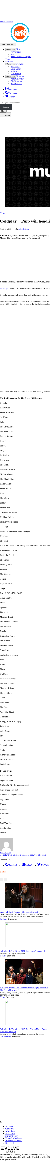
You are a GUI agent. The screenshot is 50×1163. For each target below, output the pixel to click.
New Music (16, 52)
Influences (15, 71)
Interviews (15, 66)
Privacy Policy (11, 1136)
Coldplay (4, 855)
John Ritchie (24, 229)
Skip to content (6, 21)
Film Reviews (16, 83)
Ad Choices (10, 1133)
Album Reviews (17, 79)
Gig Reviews (16, 81)
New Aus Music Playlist (21, 56)
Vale (12, 54)
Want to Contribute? (13, 1140)
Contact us (9, 1129)
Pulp (10, 855)
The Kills (42, 855)
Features (19, 64)
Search (6, 107)
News (18, 49)
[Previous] (1, 879)
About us (9, 1126)
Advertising (10, 1131)
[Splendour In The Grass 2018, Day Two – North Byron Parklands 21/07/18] (24, 1025)
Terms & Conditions (13, 1138)
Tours (7, 59)
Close (3, 111)
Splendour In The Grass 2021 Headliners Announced (22, 951)
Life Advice (16, 73)
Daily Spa (4, 288)
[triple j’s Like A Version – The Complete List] (24, 907)
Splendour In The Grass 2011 (25, 855)
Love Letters (16, 69)
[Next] (5, 879)
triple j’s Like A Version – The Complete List (19, 912)
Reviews (20, 76)
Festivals (9, 61)
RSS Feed (9, 1143)
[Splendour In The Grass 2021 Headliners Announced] (24, 946)
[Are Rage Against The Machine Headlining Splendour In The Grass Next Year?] (24, 983)
